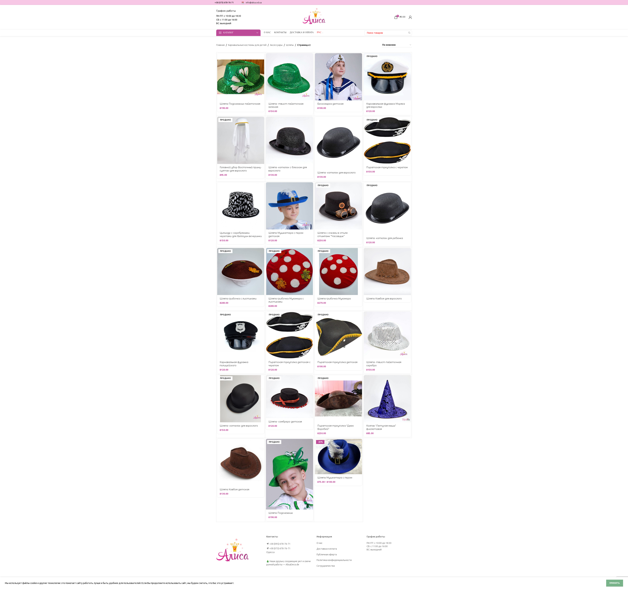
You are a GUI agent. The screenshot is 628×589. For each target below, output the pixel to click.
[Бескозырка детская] (338, 76)
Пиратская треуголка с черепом (387, 167)
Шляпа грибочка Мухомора (334, 298)
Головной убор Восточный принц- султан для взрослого (240, 169)
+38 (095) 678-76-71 (279, 544)
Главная (220, 45)
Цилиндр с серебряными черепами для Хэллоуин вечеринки (241, 234)
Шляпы (290, 45)
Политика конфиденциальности (334, 560)
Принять (614, 583)
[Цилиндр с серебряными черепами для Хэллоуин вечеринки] (240, 205)
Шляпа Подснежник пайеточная (240, 103)
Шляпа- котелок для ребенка (384, 238)
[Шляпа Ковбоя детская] (240, 462)
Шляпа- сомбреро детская (285, 421)
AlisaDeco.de (292, 564)
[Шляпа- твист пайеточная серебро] (387, 335)
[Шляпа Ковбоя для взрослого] (387, 271)
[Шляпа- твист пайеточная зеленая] (289, 76)
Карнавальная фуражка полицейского (234, 364)
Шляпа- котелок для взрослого (336, 172)
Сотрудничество (326, 566)
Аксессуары (276, 45)
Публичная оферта (327, 554)
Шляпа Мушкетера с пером (334, 477)
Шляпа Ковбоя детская (234, 489)
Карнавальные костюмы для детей (247, 45)
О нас (319, 543)
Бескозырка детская (330, 103)
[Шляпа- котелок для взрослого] (338, 143)
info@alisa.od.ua (254, 2)
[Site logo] (314, 17)
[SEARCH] (409, 32)
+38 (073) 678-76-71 (279, 548)
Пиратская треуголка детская (337, 362)
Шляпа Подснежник (280, 512)
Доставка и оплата (327, 548)
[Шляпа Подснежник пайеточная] (240, 76)
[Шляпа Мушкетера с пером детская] (289, 205)
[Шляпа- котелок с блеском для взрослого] (289, 140)
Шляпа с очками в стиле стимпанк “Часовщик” (332, 234)
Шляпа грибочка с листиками (238, 298)
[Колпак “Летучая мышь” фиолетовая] (387, 398)
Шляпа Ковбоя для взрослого (384, 298)
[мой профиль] (410, 17)
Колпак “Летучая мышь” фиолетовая (381, 427)
